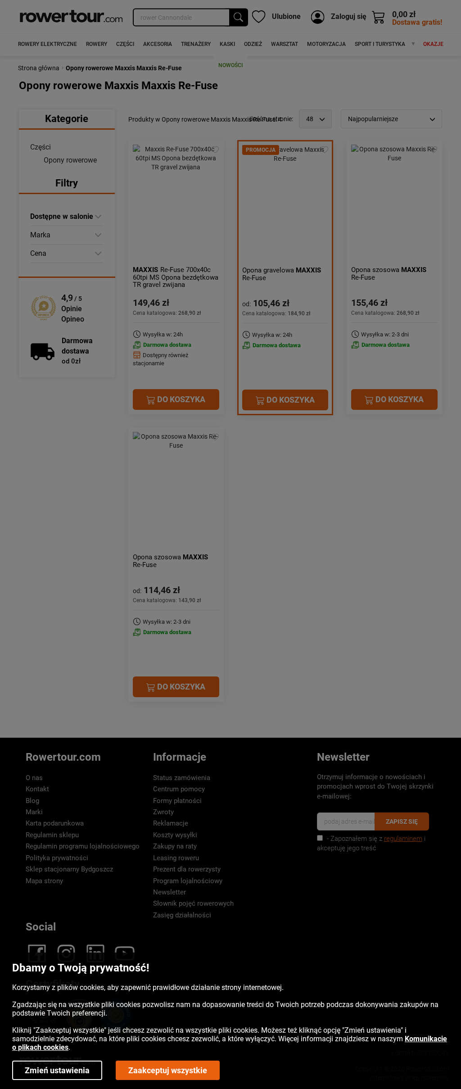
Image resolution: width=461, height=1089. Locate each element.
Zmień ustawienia (57, 1070)
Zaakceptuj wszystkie (167, 1070)
